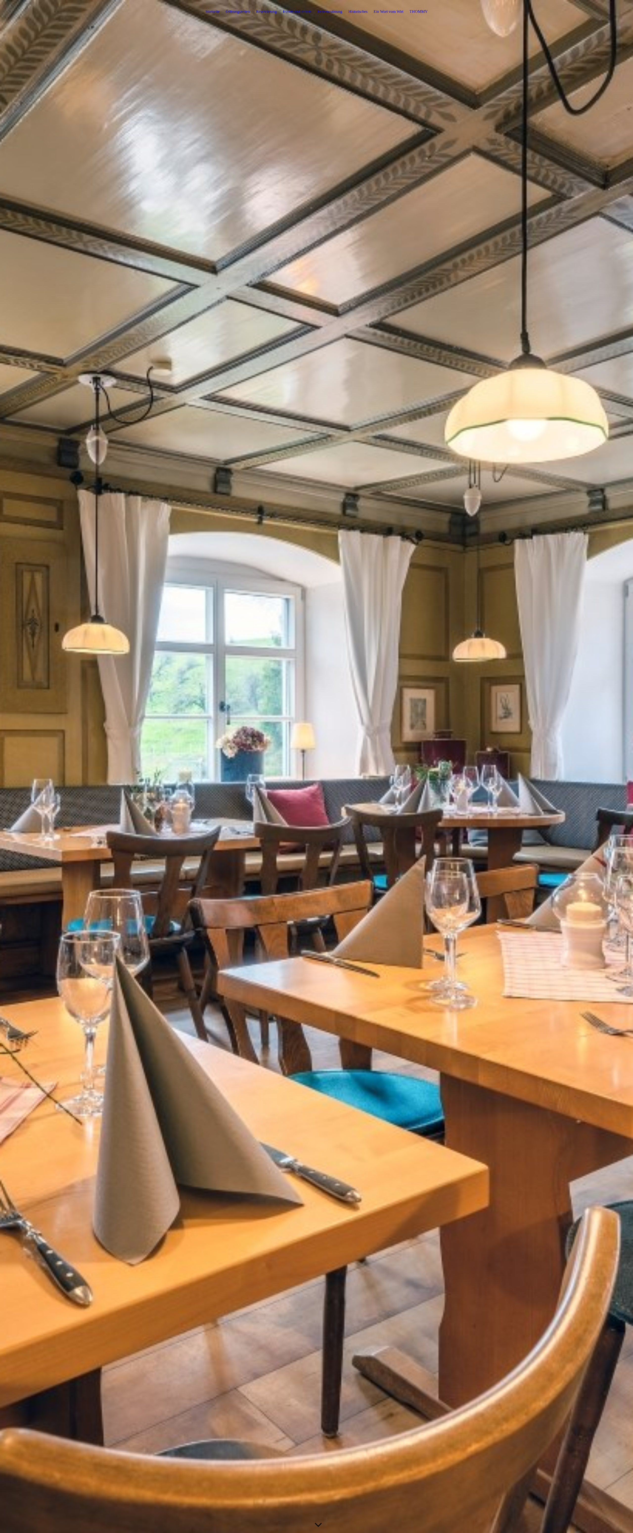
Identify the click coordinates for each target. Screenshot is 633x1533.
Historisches (357, 11)
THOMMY (418, 11)
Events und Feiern (297, 11)
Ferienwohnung (329, 11)
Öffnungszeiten (238, 11)
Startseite (212, 11)
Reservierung (266, 11)
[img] (316, 766)
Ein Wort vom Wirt (388, 11)
